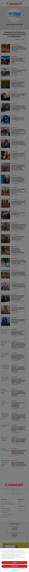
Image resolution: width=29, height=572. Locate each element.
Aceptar (14, 562)
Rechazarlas (14, 566)
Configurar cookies (14, 569)
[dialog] (14, 560)
